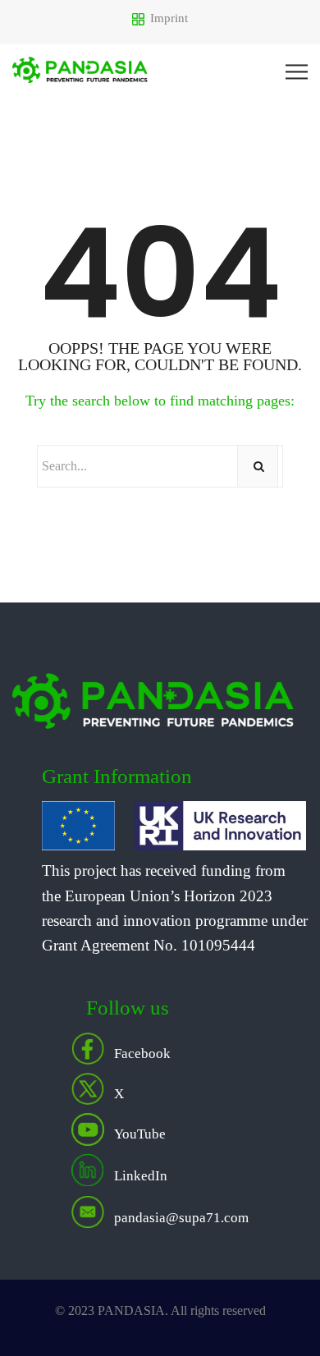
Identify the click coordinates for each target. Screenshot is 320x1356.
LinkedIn (140, 1175)
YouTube (140, 1134)
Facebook (142, 1053)
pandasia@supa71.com (181, 1217)
